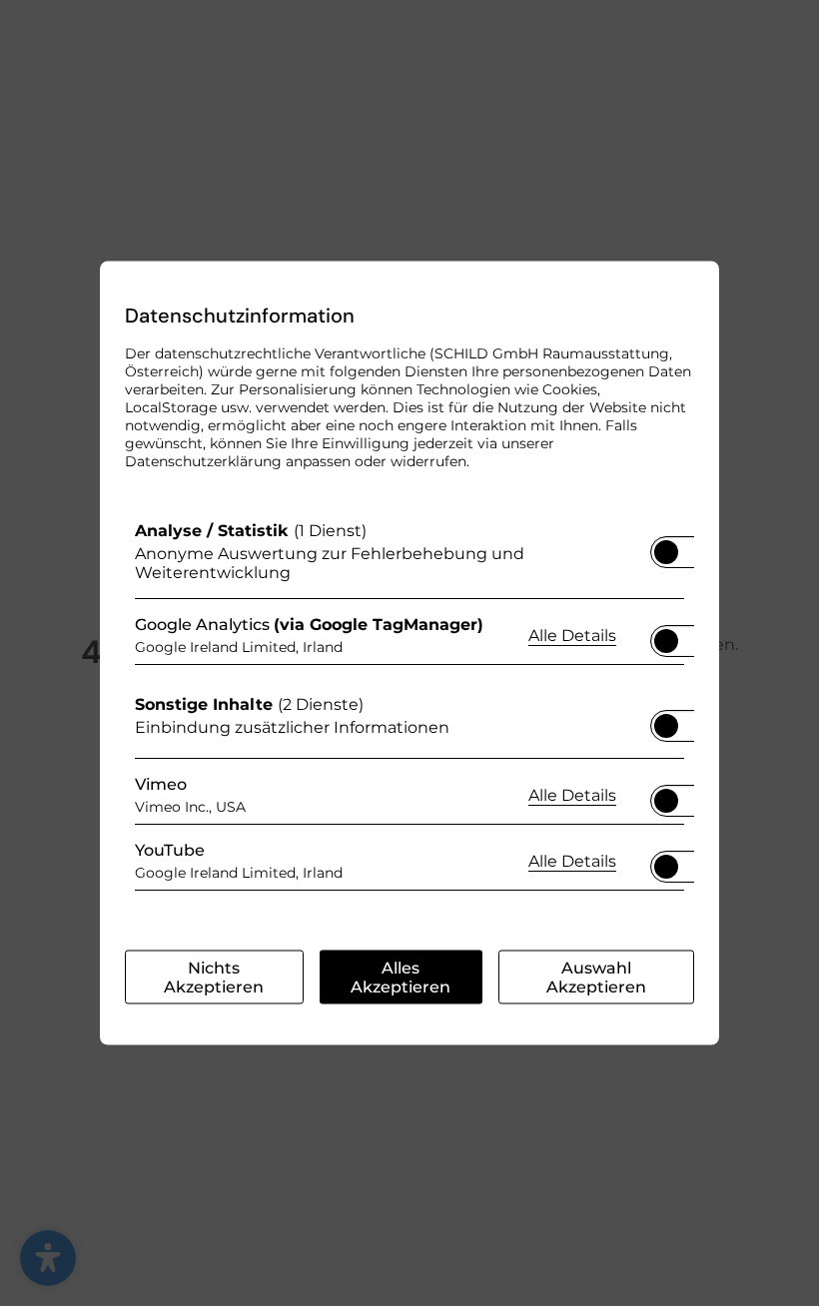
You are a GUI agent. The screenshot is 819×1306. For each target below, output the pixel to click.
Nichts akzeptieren (214, 977)
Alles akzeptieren (400, 977)
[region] (409, 711)
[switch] (666, 546)
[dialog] (409, 653)
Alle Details (572, 634)
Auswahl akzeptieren (596, 977)
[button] (666, 552)
